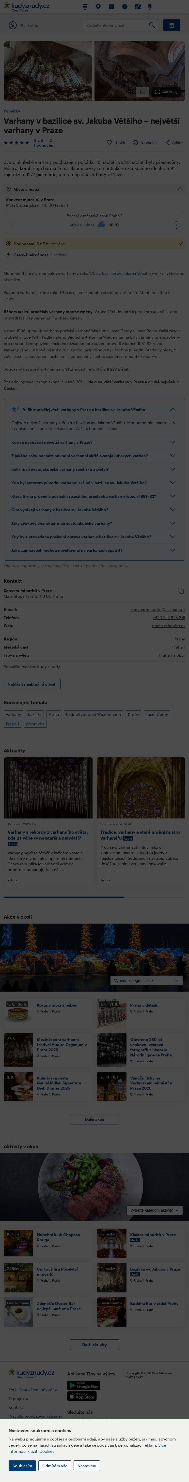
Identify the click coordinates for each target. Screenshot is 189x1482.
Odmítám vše (54, 1465)
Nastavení (87, 1465)
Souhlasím (22, 1465)
